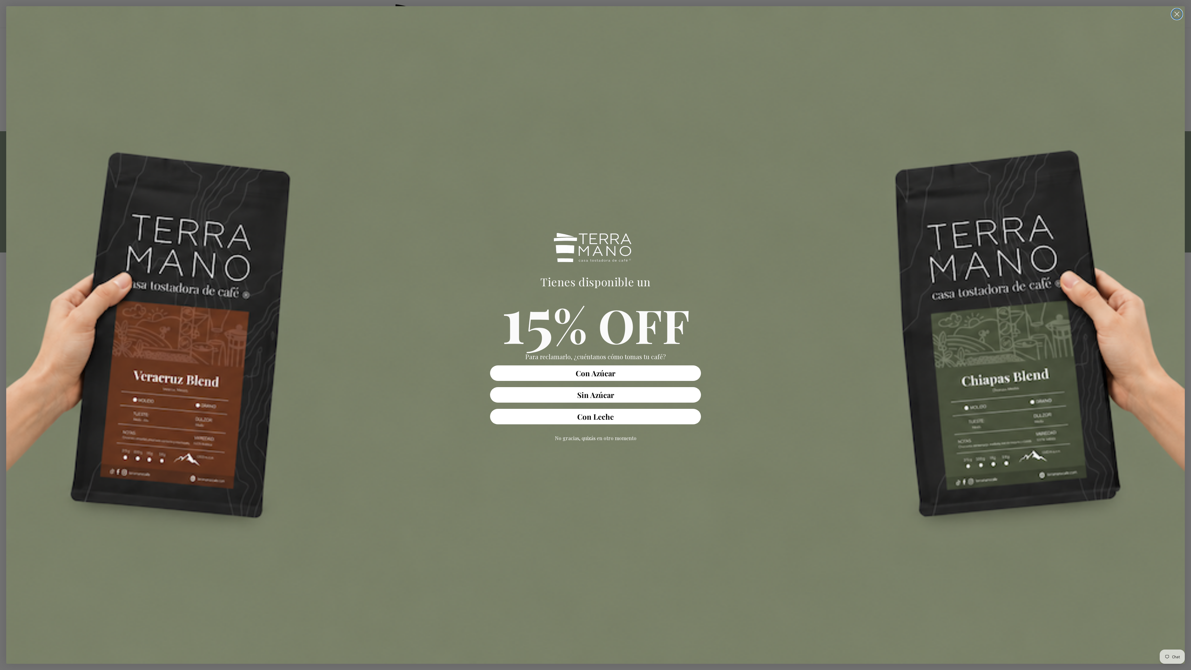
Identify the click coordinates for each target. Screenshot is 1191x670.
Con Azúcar (595, 373)
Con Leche (595, 417)
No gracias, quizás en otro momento (595, 438)
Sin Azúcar (595, 395)
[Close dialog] (1176, 14)
